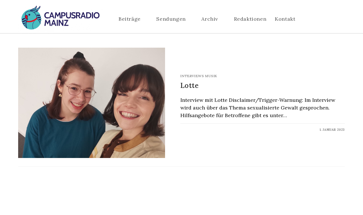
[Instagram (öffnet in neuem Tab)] (326, 19)
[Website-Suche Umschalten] (313, 19)
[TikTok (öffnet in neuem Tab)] (343, 19)
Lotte (189, 85)
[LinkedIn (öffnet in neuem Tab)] (334, 19)
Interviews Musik (198, 76)
